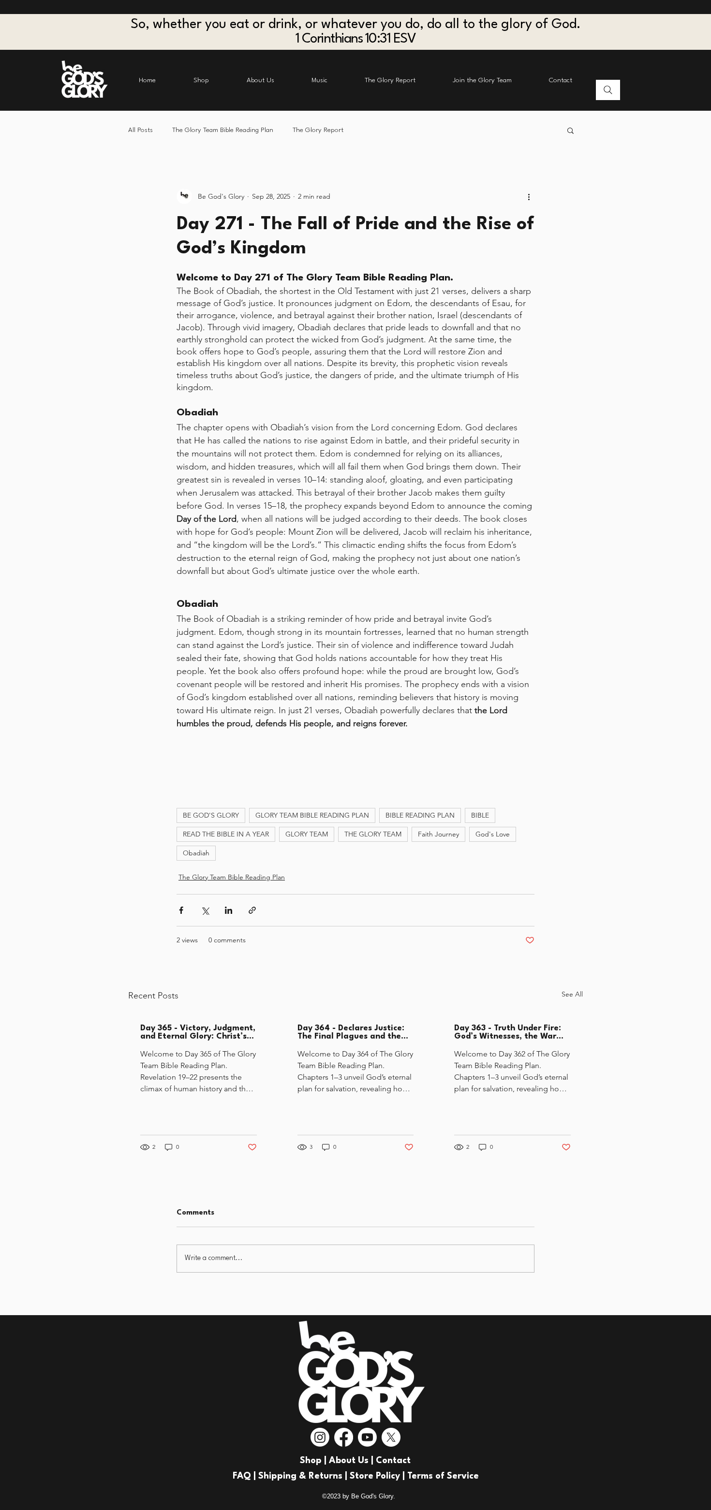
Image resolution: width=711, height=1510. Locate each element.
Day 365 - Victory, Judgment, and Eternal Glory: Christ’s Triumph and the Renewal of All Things (197, 1032)
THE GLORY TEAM (372, 834)
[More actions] (528, 196)
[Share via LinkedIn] (228, 910)
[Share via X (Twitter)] (204, 910)
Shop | (314, 1460)
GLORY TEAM (306, 834)
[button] (570, 130)
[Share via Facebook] (181, 910)
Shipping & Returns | (304, 1476)
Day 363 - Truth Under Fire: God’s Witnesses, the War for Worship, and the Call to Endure (509, 1032)
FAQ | (245, 1476)
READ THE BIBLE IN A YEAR (226, 834)
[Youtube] (367, 1437)
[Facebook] (343, 1437)
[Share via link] (252, 910)
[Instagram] (320, 1437)
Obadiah (196, 853)
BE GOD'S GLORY (211, 815)
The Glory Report (318, 130)
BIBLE (480, 815)
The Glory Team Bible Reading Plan (222, 130)
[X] (391, 1437)
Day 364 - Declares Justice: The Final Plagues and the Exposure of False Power (350, 1032)
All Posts (140, 130)
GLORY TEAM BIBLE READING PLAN (312, 815)
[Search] (608, 90)
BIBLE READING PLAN (420, 815)
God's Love (492, 834)
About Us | (352, 1460)
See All (572, 994)
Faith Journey (438, 834)
